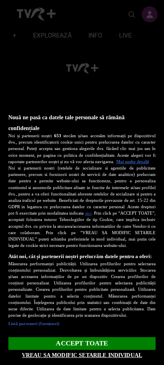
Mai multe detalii (132, 161)
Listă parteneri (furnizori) (34, 323)
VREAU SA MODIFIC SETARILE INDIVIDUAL (82, 355)
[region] (82, 223)
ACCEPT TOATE (82, 343)
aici (88, 213)
